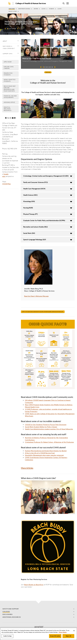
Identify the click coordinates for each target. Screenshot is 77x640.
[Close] (74, 631)
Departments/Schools (24, 8)
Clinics (44, 8)
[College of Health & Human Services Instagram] (10, 118)
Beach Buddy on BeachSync (33, 585)
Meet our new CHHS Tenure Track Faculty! (36, 59)
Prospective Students (8, 74)
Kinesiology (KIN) (29, 201)
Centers (36, 8)
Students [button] (51, 8)
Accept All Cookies (55, 636)
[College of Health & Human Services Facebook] (6, 118)
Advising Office (9, 102)
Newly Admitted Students (9, 80)
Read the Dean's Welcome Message (36, 296)
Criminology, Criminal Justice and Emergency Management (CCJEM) (45, 176)
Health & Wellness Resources (7, 108)
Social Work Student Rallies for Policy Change (41, 427)
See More (39, 28)
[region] (38, 634)
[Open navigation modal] (67, 3)
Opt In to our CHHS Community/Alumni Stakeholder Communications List (42, 311)
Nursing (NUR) (28, 208)
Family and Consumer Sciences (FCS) (35, 182)
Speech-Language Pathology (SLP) (34, 239)
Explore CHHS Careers (8, 67)
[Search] (63, 3)
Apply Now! (8, 62)
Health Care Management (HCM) (34, 189)
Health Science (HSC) (30, 195)
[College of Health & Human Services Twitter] (8, 118)
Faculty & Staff (13, 11)
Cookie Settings (7, 636)
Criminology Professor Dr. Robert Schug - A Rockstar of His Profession (49, 442)
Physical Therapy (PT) (30, 214)
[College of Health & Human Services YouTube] (13, 118)
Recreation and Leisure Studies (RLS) (35, 227)
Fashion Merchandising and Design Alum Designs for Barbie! (46, 451)
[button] (5, 28)
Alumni (60, 8)
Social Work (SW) (29, 233)
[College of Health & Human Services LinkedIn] (15, 118)
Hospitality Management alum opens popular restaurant (44, 455)
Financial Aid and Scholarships (10, 96)
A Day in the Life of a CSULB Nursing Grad (40, 453)
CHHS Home (12, 8)
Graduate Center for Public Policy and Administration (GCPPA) (44, 220)
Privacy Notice (63, 632)
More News (47, 72)
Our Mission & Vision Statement (9, 47)
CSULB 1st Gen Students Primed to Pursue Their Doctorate (45, 425)
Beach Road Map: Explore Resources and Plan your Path (10, 88)
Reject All (68, 636)
